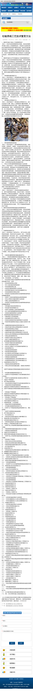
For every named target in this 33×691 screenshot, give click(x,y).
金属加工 (16, 7)
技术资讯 (29, 10)
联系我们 (12, 663)
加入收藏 (16, 678)
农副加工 (10, 7)
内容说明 (12, 650)
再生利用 (22, 10)
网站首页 (4, 7)
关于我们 (12, 654)
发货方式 (12, 659)
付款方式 (12, 672)
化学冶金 (22, 7)
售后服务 (12, 667)
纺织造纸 (29, 7)
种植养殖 (20, 14)
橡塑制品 (16, 10)
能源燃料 (10, 10)
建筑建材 (4, 10)
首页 (9, 14)
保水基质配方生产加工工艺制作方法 (14, 603)
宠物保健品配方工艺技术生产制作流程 (14, 605)
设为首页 (11, 678)
